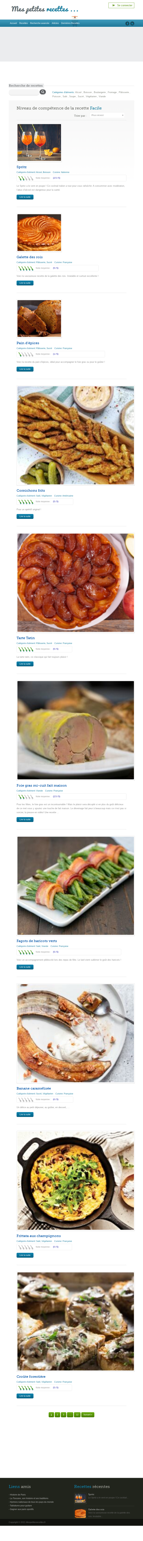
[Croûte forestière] (76, 1321)
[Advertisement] (71, 57)
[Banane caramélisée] (76, 1033)
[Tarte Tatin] (76, 583)
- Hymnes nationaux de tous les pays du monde (31, 1502)
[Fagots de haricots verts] (76, 886)
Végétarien (91, 96)
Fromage (112, 92)
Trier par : (80, 115)
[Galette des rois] (39, 232)
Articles (55, 23)
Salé (65, 96)
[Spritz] (39, 142)
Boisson (88, 92)
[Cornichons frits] (76, 435)
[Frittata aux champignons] (76, 1181)
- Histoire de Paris (17, 1495)
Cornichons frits (31, 491)
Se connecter (123, 5)
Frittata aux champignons (39, 1236)
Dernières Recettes (70, 23)
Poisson (56, 96)
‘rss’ (132, 23)
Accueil (13, 23)
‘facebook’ (127, 23)
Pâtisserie (124, 92)
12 (77, 1414)
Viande (102, 96)
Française (67, 262)
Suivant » (87, 1414)
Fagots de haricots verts (37, 941)
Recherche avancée (39, 23)
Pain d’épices (28, 343)
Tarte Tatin (26, 638)
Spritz (22, 167)
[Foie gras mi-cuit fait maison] (76, 730)
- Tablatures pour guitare (20, 1505)
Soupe (72, 96)
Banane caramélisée (34, 1088)
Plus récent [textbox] (97, 115)
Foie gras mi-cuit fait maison (42, 785)
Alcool (78, 92)
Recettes (23, 23)
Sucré (81, 96)
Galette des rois (30, 257)
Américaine (67, 496)
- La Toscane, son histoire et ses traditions (28, 1498)
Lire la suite (25, 197)
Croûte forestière (31, 1377)
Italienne (65, 172)
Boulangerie (100, 92)
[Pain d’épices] (39, 318)
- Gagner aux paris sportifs (21, 1509)
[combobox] (107, 115)
